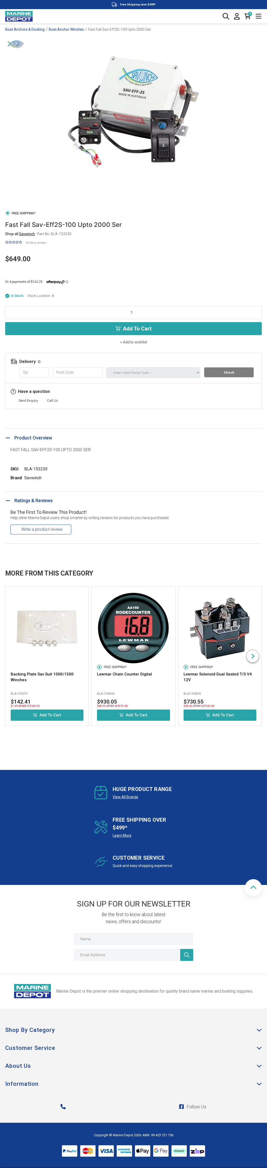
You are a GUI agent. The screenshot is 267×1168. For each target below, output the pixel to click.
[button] (253, 887)
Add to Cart (137, 328)
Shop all (20, 234)
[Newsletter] (186, 955)
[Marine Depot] (19, 16)
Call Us (52, 401)
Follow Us (197, 1106)
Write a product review (42, 529)
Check (229, 372)
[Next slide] (252, 656)
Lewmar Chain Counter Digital (124, 674)
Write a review (36, 243)
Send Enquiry (28, 401)
